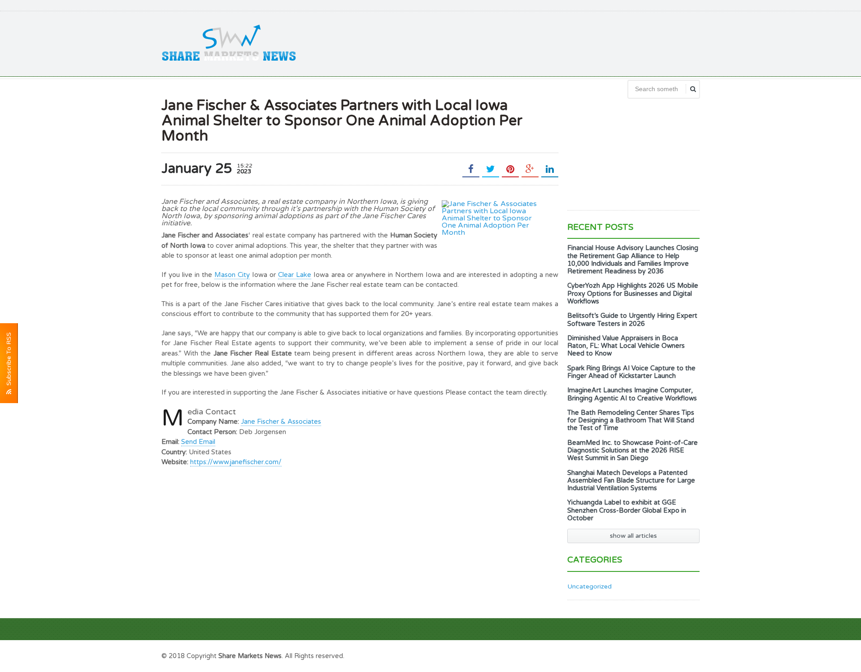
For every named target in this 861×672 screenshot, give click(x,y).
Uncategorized (589, 586)
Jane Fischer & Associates (281, 421)
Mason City (232, 275)
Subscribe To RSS (9, 360)
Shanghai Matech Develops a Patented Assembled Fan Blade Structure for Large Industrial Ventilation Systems (631, 480)
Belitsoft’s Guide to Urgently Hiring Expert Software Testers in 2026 (632, 319)
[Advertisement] (536, 42)
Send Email (198, 442)
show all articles (633, 536)
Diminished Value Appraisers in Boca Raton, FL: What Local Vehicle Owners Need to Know (626, 346)
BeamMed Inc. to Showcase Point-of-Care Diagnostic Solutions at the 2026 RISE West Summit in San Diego (632, 450)
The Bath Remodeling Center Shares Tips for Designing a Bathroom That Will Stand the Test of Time (630, 420)
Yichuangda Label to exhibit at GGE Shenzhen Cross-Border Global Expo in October (626, 510)
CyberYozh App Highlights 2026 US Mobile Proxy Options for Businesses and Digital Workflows (632, 293)
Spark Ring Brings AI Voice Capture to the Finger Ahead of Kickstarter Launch (631, 372)
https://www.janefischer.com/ (236, 462)
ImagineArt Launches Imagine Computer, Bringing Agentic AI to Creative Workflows (632, 394)
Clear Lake (294, 275)
